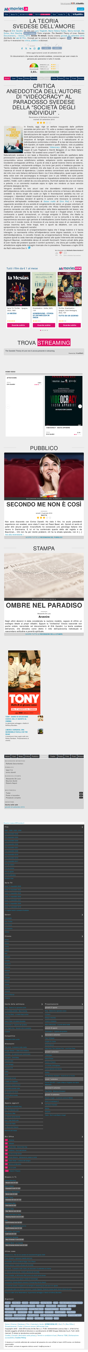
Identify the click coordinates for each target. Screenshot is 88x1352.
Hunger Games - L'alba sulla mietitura (17, 1050)
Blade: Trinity (9, 1197)
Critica (27, 78)
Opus (7, 1306)
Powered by (72, 353)
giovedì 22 (65, 35)
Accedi (80, 9)
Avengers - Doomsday (12, 1057)
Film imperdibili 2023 (11, 841)
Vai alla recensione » (14, 534)
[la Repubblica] (72, 5)
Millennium (8, 1315)
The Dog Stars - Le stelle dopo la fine (16, 1014)
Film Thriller (8, 921)
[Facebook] (22, 48)
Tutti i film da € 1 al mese (22, 268)
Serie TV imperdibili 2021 (13, 900)
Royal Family (9, 1309)
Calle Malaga (9, 1064)
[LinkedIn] (30, 48)
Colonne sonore (30, 1326)
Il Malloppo (48, 1055)
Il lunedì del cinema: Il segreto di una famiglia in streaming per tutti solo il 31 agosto (31, 1285)
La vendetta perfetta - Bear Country (16, 1011)
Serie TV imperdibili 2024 (13, 890)
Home (7, 1324)
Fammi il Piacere (50, 1062)
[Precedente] (8, 406)
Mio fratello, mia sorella (12, 1231)
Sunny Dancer (49, 1045)
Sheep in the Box (50, 1018)
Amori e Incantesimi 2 (52, 1101)
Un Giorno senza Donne (12, 1117)
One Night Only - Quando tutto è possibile (18, 1028)
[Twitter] (26, 48)
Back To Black (9, 1186)
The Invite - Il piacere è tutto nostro (16, 1047)
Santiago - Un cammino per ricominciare (17, 1054)
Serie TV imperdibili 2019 (13, 907)
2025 (15, 830)
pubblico (34, 40)
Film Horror (8, 925)
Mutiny (47, 1108)
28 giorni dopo (34, 1303)
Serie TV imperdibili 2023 (13, 893)
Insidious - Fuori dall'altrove (17, 1150)
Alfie (6, 1220)
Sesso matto (50, 201)
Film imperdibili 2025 (11, 834)
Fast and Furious (33, 1315)
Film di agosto (9, 871)
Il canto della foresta (11, 1095)
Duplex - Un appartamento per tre (15, 1226)
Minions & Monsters (15, 1164)
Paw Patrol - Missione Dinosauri (55, 1091)
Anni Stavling (16, 33)
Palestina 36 (9, 1068)
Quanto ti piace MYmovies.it (14, 823)
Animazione (8, 928)
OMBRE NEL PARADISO (44, 605)
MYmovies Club (42, 1326)
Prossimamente (10, 1326)
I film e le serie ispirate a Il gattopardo (23, 1306)
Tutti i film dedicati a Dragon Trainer (71, 1303)
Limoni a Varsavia (50, 1021)
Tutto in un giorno (68, 315)
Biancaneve (40, 1306)
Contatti (14, 1335)
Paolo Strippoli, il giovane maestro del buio (18, 1258)
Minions (7, 1303)
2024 (19, 830)
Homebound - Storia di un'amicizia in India (43, 315)
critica (27, 40)
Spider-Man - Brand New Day (18, 1147)
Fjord (6, 1074)
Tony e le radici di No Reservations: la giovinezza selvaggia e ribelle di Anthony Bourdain (33, 1292)
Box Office (70, 1324)
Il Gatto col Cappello (11, 1081)
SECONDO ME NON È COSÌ (44, 504)
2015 (28, 35)
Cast (14, 78)
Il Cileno (7, 1018)
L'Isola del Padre (10, 1123)
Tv (64, 1324)
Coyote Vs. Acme (50, 1041)
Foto (67, 78)
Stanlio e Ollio (9, 1209)
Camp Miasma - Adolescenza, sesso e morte (23, 1157)
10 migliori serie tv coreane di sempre (17, 910)
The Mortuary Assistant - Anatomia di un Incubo (60, 1076)
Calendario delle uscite (12, 1039)
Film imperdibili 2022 (11, 844)
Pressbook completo (13, 798)
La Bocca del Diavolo (11, 1127)
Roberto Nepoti (11, 783)
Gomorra (25, 1303)
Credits (7, 1335)
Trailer (54, 78)
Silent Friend (49, 1058)
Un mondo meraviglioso (52, 1065)
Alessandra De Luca (13, 779)
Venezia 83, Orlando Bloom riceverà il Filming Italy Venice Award (25, 1282)
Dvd (60, 1324)
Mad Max (30, 1318)
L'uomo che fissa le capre (13, 1214)
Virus (30, 1312)
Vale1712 (9, 770)
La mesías (12, 313)
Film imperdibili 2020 (11, 851)
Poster (60, 78)
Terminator (49, 1318)
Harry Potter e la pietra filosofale (15, 1021)
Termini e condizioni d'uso (46, 1335)
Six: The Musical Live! (12, 1110)
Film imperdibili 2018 (11, 858)
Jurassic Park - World (36, 1309)
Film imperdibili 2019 (11, 854)
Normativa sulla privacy (27, 1335)
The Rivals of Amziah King (13, 1106)
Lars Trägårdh (41, 30)
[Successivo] (80, 406)
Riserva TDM (62, 1335)
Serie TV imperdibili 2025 (13, 886)
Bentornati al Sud (10, 1078)
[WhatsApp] (34, 48)
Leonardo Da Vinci (21, 1309)
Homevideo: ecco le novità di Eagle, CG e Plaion (20, 1261)
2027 (6, 830)
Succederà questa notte (12, 1088)
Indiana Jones (38, 1312)
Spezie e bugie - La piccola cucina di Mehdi (59, 1098)
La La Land (12, 1167)
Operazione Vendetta (11, 1237)
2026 (11, 830)
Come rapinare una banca (53, 1069)
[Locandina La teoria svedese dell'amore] (13, 152)
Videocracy (55, 147)
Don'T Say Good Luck (12, 1120)
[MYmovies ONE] (70, 268)
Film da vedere (9, 865)
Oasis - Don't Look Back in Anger (55, 1115)
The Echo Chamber (51, 1105)
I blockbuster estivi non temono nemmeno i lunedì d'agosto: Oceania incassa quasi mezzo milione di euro (38, 1289)
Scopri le (44, 537)
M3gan (56, 1303)
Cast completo (30, 33)
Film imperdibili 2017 (11, 861)
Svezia (21, 35)
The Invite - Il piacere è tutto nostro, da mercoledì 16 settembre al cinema (28, 1268)
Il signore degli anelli (74, 1315)
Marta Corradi (74, 30)
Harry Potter (71, 1312)
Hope (6, 1071)
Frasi (74, 78)
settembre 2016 (77, 35)
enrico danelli (11, 772)
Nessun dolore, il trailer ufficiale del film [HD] (19, 1265)
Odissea (11, 1143)
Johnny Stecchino (10, 1180)
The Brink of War (10, 1113)
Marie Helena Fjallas (57, 30)
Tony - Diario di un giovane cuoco (15, 1007)
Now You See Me (46, 1303)
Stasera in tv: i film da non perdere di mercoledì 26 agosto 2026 (25, 1255)
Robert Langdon (60, 1312)
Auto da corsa (22, 1312)
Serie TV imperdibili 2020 (13, 903)
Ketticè (47, 1072)
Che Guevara (39, 1318)
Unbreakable (49, 1312)
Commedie (8, 918)
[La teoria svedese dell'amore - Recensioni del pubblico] (44, 497)
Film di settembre (10, 875)
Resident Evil (9, 1061)
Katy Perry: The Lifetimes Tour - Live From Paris (60, 1048)
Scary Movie (16, 1303)
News (20, 78)
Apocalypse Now (10, 1203)
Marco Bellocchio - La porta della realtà (57, 1024)
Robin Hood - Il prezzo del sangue (20, 1160)
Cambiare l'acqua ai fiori (12, 1085)
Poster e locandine (13, 795)
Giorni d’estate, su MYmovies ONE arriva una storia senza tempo (25, 1275)
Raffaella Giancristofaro (14, 764)
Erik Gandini (17, 30)
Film (27, 1324)
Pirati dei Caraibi (65, 1309)
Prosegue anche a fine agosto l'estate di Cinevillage (21, 1279)
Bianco (7, 1099)
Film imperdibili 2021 (11, 847)
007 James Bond (10, 1312)
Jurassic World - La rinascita (14, 1243)
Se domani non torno (11, 1092)
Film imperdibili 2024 (11, 837)
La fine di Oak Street (15, 1154)
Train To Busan (50, 1038)
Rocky (56, 1318)
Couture (7, 1031)
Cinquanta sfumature (51, 1309)
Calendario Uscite (37, 1324)
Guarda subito (18, 325)
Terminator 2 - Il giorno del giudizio (16, 1025)
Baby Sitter (71, 1306)
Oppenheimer (62, 1306)
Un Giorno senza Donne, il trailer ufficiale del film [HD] (22, 1272)
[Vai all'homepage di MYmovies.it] (16, 11)
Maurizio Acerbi (11, 781)
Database (21, 1324)
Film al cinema (9, 868)
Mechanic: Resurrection (12, 1192)
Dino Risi (64, 201)
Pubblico (34, 78)
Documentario (10, 35)
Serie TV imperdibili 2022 (13, 896)
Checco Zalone (51, 1306)
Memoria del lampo (11, 1130)
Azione (7, 932)
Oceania (11, 1140)
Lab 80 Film (21, 38)
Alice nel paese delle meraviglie (15, 1318)
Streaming (81, 78)
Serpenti (47, 1111)
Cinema (13, 1324)
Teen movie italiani (20, 1315)
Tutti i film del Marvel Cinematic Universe (53, 1315)
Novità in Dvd (9, 878)
